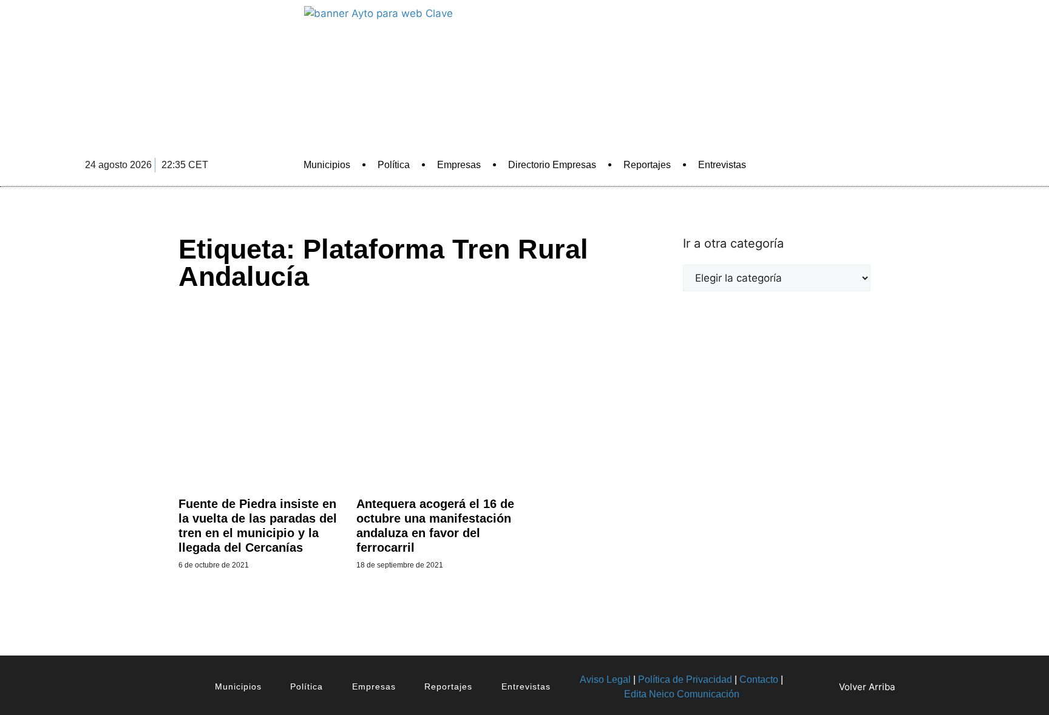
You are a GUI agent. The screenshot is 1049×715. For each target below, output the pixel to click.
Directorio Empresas (552, 165)
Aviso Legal (605, 679)
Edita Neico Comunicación (681, 694)
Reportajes (647, 165)
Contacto (758, 679)
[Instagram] (960, 165)
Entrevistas (722, 165)
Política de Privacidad (685, 679)
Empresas (459, 165)
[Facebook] (877, 165)
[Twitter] (904, 165)
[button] (843, 165)
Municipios (327, 165)
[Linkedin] (932, 165)
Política (394, 165)
